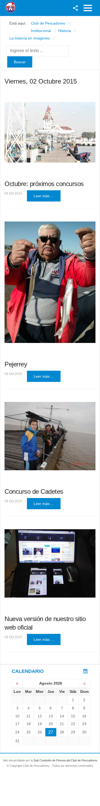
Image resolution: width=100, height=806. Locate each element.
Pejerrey (16, 364)
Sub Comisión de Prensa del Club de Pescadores (65, 760)
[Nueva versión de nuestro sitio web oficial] (50, 563)
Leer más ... (44, 196)
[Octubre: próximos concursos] (50, 132)
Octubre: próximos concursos (44, 183)
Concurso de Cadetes (34, 491)
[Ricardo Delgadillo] (50, 282)
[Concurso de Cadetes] (50, 436)
